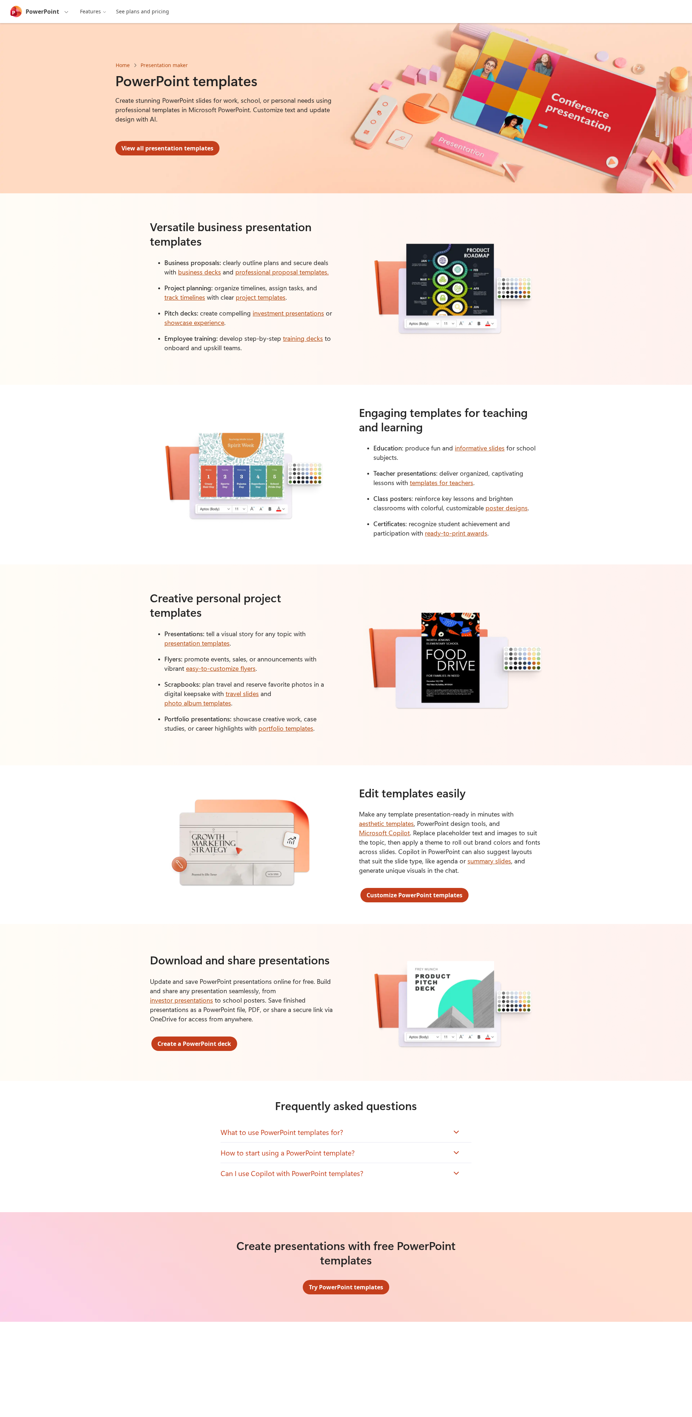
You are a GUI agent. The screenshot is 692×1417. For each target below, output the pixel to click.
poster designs (506, 507)
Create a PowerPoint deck (194, 1044)
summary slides (489, 861)
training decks (303, 338)
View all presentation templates (167, 148)
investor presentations (181, 1000)
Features (90, 11)
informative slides (480, 448)
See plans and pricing (142, 11)
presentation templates (197, 643)
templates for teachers (441, 482)
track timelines (184, 297)
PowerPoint (42, 12)
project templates (260, 297)
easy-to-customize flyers (221, 668)
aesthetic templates (386, 823)
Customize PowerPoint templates (414, 895)
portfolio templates (285, 728)
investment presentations (288, 313)
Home (123, 65)
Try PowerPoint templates (346, 1287)
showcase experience (194, 322)
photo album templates (197, 703)
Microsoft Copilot (384, 832)
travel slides (242, 693)
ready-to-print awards (456, 533)
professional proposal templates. (282, 272)
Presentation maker (164, 65)
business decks (199, 272)
